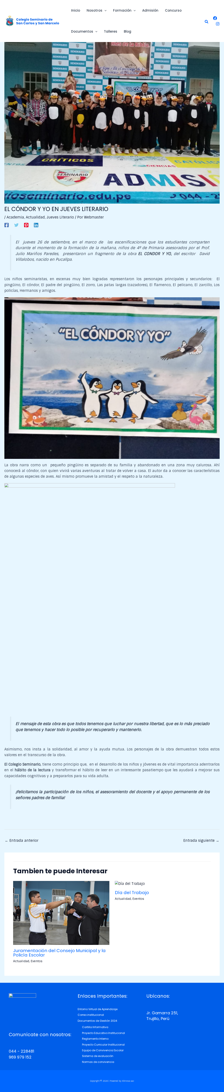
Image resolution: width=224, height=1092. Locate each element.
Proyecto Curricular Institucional (103, 1044)
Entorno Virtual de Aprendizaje (97, 1009)
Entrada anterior (21, 840)
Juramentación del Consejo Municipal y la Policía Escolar (59, 953)
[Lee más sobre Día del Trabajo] (130, 883)
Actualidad (35, 217)
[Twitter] (16, 224)
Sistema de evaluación (97, 1056)
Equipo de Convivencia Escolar (103, 1050)
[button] (207, 22)
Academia (15, 217)
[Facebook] (215, 18)
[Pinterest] (26, 224)
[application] (104, 10)
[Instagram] (218, 24)
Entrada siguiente (201, 840)
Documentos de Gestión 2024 (97, 1021)
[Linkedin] (36, 224)
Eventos (36, 961)
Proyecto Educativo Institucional (103, 1033)
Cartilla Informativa (95, 1027)
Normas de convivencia (98, 1062)
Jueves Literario (60, 217)
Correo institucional (91, 1015)
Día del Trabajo (132, 892)
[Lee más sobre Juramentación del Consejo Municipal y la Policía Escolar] (61, 912)
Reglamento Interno (95, 1039)
